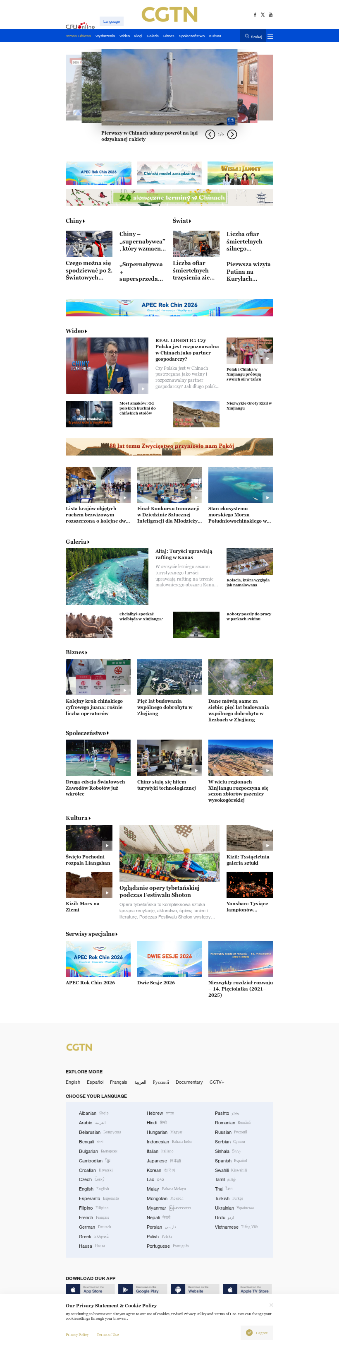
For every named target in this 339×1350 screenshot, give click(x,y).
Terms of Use (108, 1334)
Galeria (76, 541)
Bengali (91, 1142)
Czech (92, 1179)
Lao (155, 1179)
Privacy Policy (77, 1334)
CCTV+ (217, 1082)
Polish (159, 1236)
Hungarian (164, 1132)
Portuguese (168, 1246)
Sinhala (228, 1151)
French (94, 1217)
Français (118, 1082)
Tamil (225, 1179)
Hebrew (160, 1113)
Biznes (75, 652)
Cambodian (94, 1161)
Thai (224, 1189)
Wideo (75, 331)
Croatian (96, 1170)
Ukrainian (234, 1208)
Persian (161, 1227)
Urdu (224, 1217)
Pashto (227, 1113)
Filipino (94, 1208)
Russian (231, 1132)
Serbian (230, 1142)
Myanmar (169, 1208)
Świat (180, 220)
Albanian (94, 1113)
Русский (161, 1082)
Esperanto (99, 1198)
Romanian (233, 1123)
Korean (161, 1170)
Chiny (74, 220)
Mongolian (165, 1198)
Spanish (231, 1161)
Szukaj (256, 36)
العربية (140, 1082)
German (95, 1227)
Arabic (92, 1123)
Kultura (77, 818)
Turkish (229, 1198)
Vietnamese (236, 1227)
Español (95, 1082)
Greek (94, 1236)
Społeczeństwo (86, 733)
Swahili (231, 1170)
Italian (160, 1151)
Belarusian (100, 1132)
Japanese (164, 1161)
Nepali (158, 1217)
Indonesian (169, 1142)
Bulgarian (98, 1151)
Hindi (157, 1123)
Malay (166, 1189)
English (73, 1082)
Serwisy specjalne (90, 934)
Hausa (92, 1246)
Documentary (189, 1082)
